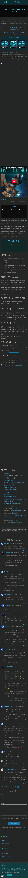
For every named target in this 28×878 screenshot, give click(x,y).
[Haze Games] (12, 2)
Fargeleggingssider (10, 769)
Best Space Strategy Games (12, 477)
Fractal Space (8, 478)
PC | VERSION (14, 241)
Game (8, 518)
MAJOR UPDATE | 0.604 (7, 856)
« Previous (4, 786)
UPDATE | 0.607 (5, 848)
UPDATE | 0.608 (5, 845)
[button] (3, 876)
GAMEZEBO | (5, 19)
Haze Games (9, 552)
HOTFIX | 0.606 (5, 851)
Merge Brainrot (8, 706)
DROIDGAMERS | (7, 52)
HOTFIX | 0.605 (5, 853)
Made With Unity (17, 522)
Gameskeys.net (14, 29)
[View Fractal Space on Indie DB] (4, 836)
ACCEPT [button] (9, 874)
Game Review (11, 503)
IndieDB (14, 506)
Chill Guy (7, 582)
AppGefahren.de (16, 510)
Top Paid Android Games (18, 27)
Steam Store (7, 511)
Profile (16, 515)
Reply (25, 550)
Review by (9, 487)
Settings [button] (4, 875)
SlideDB (14, 508)
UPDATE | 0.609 (5, 843)
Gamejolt (13, 513)
